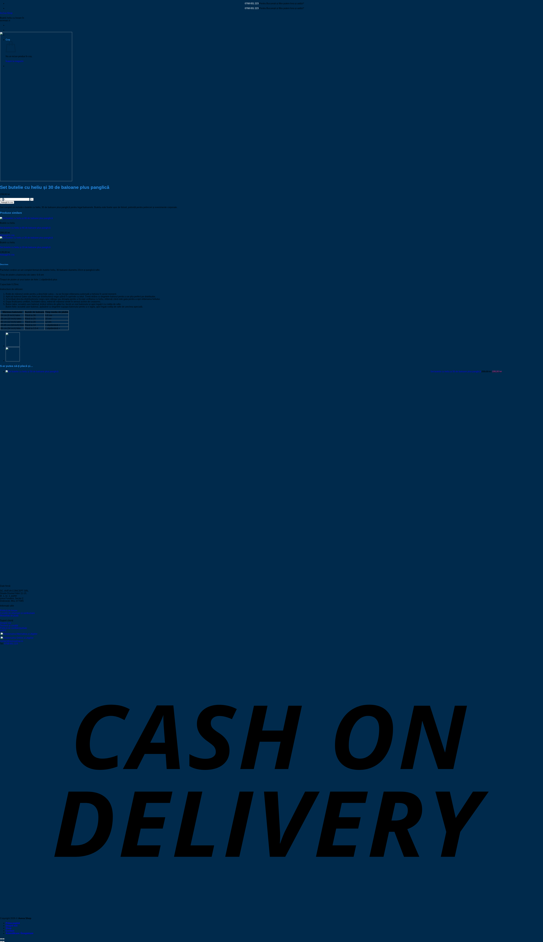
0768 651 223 (252, 3)
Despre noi (5, 623)
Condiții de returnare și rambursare (17, 613)
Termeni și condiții (9, 625)
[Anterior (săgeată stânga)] (1, 941)
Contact (10, 931)
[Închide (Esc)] (1, 938)
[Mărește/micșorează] (3, 938)
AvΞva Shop (6, 13)
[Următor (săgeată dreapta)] (3, 941)
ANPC (3, 630)
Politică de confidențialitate (13, 628)
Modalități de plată (9, 615)
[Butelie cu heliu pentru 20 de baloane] (13, 346)
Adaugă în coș (7, 202)
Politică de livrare (8, 610)
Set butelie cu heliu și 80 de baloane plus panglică (25, 228)
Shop (8, 928)
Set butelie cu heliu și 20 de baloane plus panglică (25, 247)
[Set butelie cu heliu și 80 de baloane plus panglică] (26, 218)
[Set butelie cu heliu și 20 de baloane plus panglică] (26, 237)
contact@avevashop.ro (11, 641)
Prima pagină (13, 923)
